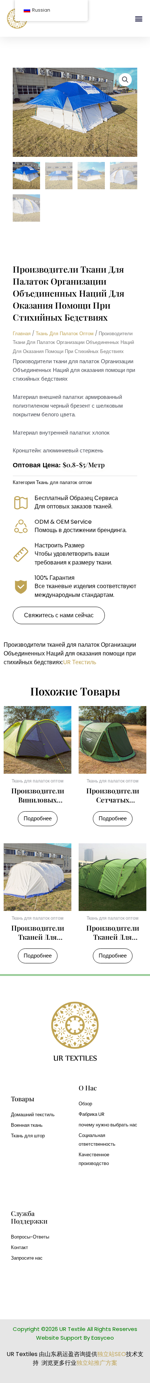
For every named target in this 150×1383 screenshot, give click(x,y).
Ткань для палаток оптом (65, 333)
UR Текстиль (79, 662)
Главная (22, 333)
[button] (139, 18)
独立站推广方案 (96, 1363)
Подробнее (38, 818)
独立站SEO (111, 1354)
